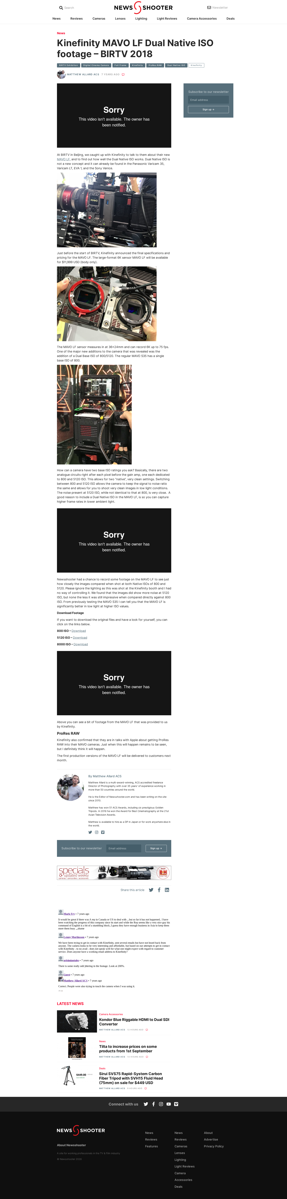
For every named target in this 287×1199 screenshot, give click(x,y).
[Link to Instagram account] (161, 1104)
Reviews (76, 18)
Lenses (120, 18)
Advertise (211, 1139)
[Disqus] (114, 949)
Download (79, 631)
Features (151, 1146)
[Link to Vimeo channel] (176, 1104)
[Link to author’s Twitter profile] (90, 832)
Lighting (141, 18)
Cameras (99, 18)
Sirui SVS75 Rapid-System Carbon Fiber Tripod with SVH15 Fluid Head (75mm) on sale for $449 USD (131, 1078)
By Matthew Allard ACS (105, 776)
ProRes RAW (155, 65)
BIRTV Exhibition (68, 65)
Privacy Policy (214, 1146)
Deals (231, 18)
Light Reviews (167, 18)
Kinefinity (196, 65)
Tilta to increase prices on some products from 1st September (128, 1048)
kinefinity (137, 65)
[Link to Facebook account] (153, 1104)
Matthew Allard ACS (83, 74)
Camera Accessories (202, 18)
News (56, 18)
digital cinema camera (96, 65)
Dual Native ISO (176, 65)
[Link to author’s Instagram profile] (96, 832)
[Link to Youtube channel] (168, 1104)
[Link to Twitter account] (146, 1104)
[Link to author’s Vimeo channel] (102, 832)
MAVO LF (63, 159)
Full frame (121, 65)
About (208, 1133)
